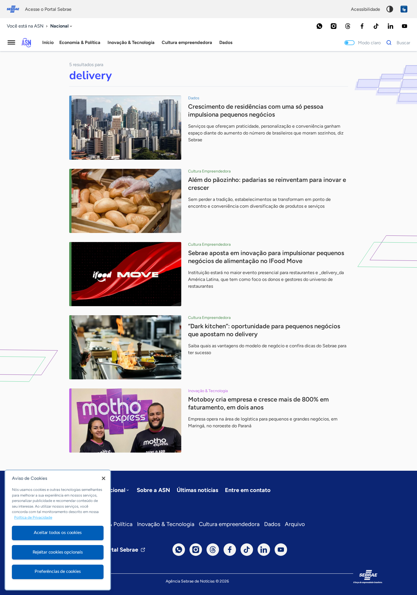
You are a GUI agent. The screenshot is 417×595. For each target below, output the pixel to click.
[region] (58, 530)
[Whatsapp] (319, 26)
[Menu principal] (11, 42)
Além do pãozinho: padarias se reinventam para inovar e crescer (267, 184)
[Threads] (347, 26)
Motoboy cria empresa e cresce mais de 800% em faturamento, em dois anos (258, 403)
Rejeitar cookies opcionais (58, 552)
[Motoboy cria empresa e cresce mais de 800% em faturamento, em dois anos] (125, 420)
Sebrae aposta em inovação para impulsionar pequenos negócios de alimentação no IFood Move (266, 257)
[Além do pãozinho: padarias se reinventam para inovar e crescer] (125, 201)
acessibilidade (365, 9)
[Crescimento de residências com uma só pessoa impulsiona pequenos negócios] (125, 128)
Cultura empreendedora (229, 524)
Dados (272, 524)
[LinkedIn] (390, 26)
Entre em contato (248, 490)
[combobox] (61, 26)
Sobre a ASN (153, 490)
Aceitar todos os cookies (57, 532)
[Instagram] (333, 26)
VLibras (404, 9)
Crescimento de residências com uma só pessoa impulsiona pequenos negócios (255, 110)
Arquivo (295, 524)
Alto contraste (390, 9)
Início (48, 42)
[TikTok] (376, 26)
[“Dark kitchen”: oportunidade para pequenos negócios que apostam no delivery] (125, 347)
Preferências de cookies (58, 571)
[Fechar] (103, 478)
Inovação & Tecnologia (165, 524)
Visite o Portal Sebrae (109, 549)
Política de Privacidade (33, 518)
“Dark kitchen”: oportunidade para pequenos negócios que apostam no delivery (264, 330)
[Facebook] (362, 26)
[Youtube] (404, 26)
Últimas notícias (197, 490)
